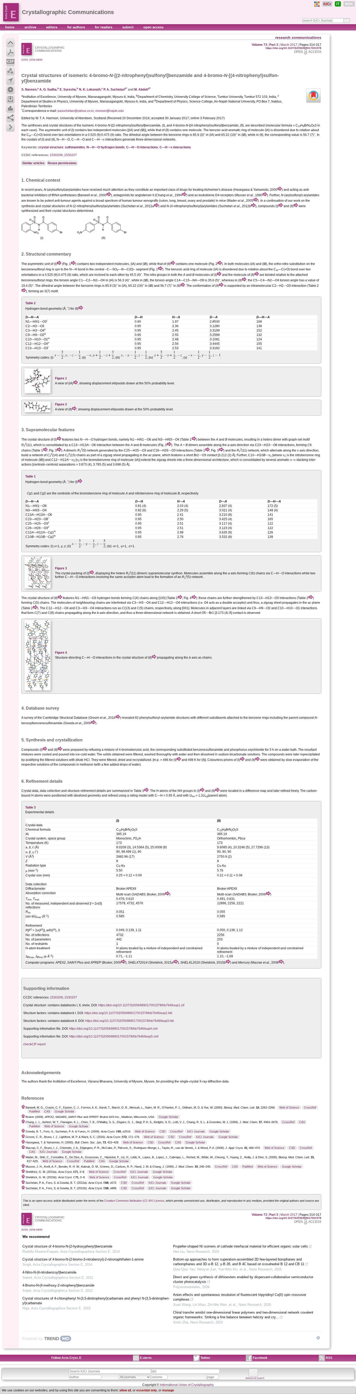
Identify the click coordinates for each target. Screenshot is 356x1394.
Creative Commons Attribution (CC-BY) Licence (134, 1200)
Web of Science (289, 1107)
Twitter (205, 1358)
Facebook (260, 1358)
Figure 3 (61, 568)
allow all (125, 1390)
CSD (162, 1131)
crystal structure (50, 147)
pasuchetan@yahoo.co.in (76, 111)
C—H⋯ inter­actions (175, 147)
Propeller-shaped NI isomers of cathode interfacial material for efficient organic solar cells (240, 1246)
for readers (104, 27)
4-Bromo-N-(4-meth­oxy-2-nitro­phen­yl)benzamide (58, 1285)
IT (338, 4)
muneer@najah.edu (109, 111)
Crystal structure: (35, 1005)
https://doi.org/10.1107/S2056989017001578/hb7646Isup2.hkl (128, 1013)
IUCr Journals (196, 1131)
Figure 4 (61, 652)
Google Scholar (64, 1111)
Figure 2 (61, 404)
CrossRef (310, 1107)
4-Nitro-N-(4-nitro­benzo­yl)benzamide (49, 1272)
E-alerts (146, 1358)
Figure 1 (61, 378)
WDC (349, 4)
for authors (76, 27)
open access (153, 27)
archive (30, 27)
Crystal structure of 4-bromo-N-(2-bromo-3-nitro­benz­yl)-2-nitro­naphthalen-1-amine (83, 1259)
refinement (88, 791)
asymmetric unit (39, 264)
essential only (146, 1390)
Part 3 (273, 45)
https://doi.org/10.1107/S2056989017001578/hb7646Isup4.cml (113, 1028)
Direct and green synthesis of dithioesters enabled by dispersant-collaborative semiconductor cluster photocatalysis (243, 1279)
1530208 (56, 155)
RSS (329, 1358)
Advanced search (254, 1378)
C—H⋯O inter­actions (142, 147)
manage (168, 1390)
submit (128, 27)
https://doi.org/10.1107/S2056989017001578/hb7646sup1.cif (141, 1005)
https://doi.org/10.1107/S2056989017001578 (293, 48)
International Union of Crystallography (187, 1385)
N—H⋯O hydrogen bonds (106, 147)
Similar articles (33, 163)
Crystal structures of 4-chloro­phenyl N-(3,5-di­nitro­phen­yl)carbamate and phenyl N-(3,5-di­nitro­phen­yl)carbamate (95, 1300)
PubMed (34, 1111)
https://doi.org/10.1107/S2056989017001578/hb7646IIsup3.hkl (129, 1021)
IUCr (327, 4)
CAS (47, 1111)
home (10, 27)
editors (52, 27)
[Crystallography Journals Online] (317, 4)
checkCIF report (34, 1044)
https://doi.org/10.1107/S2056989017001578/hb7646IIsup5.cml (113, 1036)
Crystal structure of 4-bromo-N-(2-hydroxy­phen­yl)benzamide (67, 1246)
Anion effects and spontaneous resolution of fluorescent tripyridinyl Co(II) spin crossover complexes (239, 1297)
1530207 (70, 155)
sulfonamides (75, 147)
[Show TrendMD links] (318, 1338)
